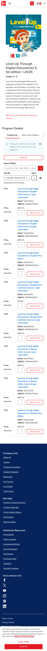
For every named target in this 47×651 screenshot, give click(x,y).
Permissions (8, 554)
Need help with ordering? (16, 115)
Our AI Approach (10, 549)
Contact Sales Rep (11, 507)
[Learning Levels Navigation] (10, 3)
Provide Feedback (11, 568)
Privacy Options (23, 642)
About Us (7, 457)
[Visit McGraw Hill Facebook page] (4, 580)
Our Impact (8, 486)
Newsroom (7, 477)
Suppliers (7, 564)
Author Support (9, 539)
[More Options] (44, 3)
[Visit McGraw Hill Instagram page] (4, 596)
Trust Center (8, 491)
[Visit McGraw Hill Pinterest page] (4, 601)
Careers (6, 462)
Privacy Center (8, 622)
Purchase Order (9, 559)
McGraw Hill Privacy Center (24, 636)
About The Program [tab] (30, 135)
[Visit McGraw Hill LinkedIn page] (4, 606)
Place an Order (9, 522)
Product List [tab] (12, 135)
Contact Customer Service (14, 503)
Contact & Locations (11, 467)
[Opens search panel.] (32, 3)
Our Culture (8, 482)
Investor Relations (10, 472)
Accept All (23, 646)
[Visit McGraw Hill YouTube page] (4, 590)
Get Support (8, 517)
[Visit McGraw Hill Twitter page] (4, 585)
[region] (23, 638)
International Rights (11, 544)
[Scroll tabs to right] (43, 134)
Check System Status (12, 512)
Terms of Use (7, 619)
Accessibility (8, 535)
